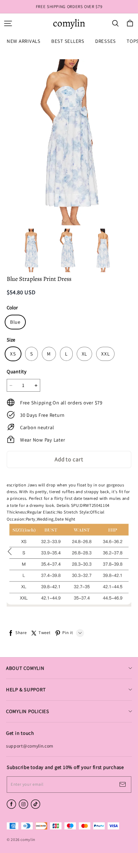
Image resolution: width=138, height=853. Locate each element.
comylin (69, 23)
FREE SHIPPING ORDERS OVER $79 (69, 6)
